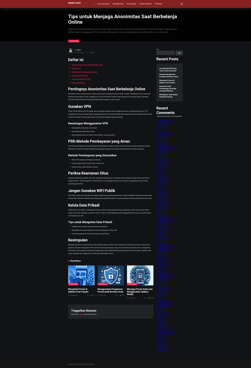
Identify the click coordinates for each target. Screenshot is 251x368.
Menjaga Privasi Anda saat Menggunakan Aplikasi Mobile (140, 292)
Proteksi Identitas (145, 4)
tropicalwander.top (162, 211)
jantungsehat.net (161, 300)
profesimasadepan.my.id (164, 125)
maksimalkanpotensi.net (164, 332)
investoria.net (161, 295)
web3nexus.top (161, 223)
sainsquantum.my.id (163, 139)
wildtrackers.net (161, 349)
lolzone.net (160, 330)
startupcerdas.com (162, 258)
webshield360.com (162, 283)
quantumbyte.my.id (162, 132)
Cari (157, 49)
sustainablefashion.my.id (164, 158)
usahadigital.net (161, 342)
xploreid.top (160, 232)
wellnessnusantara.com (164, 286)
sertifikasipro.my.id (162, 148)
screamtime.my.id (162, 144)
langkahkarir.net (161, 323)
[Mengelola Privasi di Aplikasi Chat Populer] (81, 275)
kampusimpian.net (162, 304)
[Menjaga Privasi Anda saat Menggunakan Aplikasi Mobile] (140, 275)
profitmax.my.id (161, 127)
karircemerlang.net (162, 307)
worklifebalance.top (163, 228)
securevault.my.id (162, 146)
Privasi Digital (131, 4)
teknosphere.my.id (162, 162)
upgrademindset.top (163, 214)
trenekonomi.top (161, 209)
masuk (81, 314)
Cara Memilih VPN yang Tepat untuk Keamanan (167, 70)
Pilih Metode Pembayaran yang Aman (84, 72)
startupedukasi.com (163, 260)
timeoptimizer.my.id (163, 167)
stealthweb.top (161, 195)
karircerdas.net (161, 309)
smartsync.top (161, 186)
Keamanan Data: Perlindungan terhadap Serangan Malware (167, 88)
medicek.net (160, 335)
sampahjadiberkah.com (164, 244)
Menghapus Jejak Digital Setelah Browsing (168, 96)
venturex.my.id (161, 169)
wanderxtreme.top (162, 218)
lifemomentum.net (162, 328)
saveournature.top (162, 179)
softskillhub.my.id (162, 153)
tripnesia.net (160, 339)
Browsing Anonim (104, 4)
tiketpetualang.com (162, 272)
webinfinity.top (161, 225)
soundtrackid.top (162, 190)
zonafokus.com (161, 290)
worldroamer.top (161, 230)
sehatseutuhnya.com (163, 251)
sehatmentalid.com (162, 246)
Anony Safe (74, 3)
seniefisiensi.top (162, 181)
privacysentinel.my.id (163, 120)
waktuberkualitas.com (163, 276)
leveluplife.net (161, 325)
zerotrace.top (161, 235)
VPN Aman (158, 4)
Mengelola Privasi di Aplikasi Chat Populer (78, 290)
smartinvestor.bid (162, 183)
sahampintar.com (162, 237)
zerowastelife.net (162, 351)
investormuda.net (162, 297)
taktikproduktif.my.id (163, 160)
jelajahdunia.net (161, 302)
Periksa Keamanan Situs (80, 76)
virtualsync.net (161, 344)
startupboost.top (162, 193)
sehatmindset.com (162, 248)
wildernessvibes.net (163, 288)
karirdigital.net (161, 311)
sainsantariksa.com (163, 239)
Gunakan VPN (76, 68)
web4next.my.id (161, 174)
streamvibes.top (162, 197)
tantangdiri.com (161, 267)
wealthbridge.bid (162, 221)
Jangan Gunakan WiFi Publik (81, 79)
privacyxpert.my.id (162, 123)
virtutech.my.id (161, 172)
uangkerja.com (161, 274)
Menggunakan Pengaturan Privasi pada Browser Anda (110, 290)
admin (79, 50)
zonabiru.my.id (161, 176)
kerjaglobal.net (161, 316)
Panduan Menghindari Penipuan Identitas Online (168, 75)
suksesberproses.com (164, 265)
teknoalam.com (161, 269)
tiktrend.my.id (160, 165)
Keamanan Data (118, 4)
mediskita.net (161, 337)
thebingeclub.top (162, 204)
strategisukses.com (163, 262)
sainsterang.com (162, 242)
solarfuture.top (161, 188)
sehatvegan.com (162, 253)
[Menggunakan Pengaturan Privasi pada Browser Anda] (111, 275)
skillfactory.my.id (162, 151)
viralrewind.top (161, 216)
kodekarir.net (160, 321)
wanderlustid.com (162, 279)
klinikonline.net (161, 318)
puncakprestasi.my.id (163, 130)
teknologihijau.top (162, 202)
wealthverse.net (161, 346)
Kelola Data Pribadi (78, 83)
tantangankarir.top (162, 200)
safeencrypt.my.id (162, 137)
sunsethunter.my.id (162, 155)
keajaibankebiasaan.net (164, 314)
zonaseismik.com (162, 293)
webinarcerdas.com (163, 281)
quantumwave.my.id (163, 134)
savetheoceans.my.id (163, 141)
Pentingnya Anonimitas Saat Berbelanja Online (87, 65)
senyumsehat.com (162, 255)
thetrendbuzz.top (162, 207)
